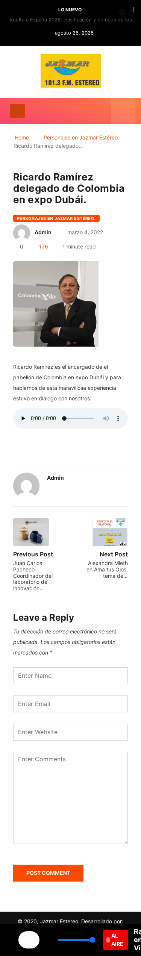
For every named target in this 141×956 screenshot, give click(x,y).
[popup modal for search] (123, 111)
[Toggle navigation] (18, 111)
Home (22, 137)
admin (43, 232)
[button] (122, 12)
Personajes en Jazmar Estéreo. (81, 137)
